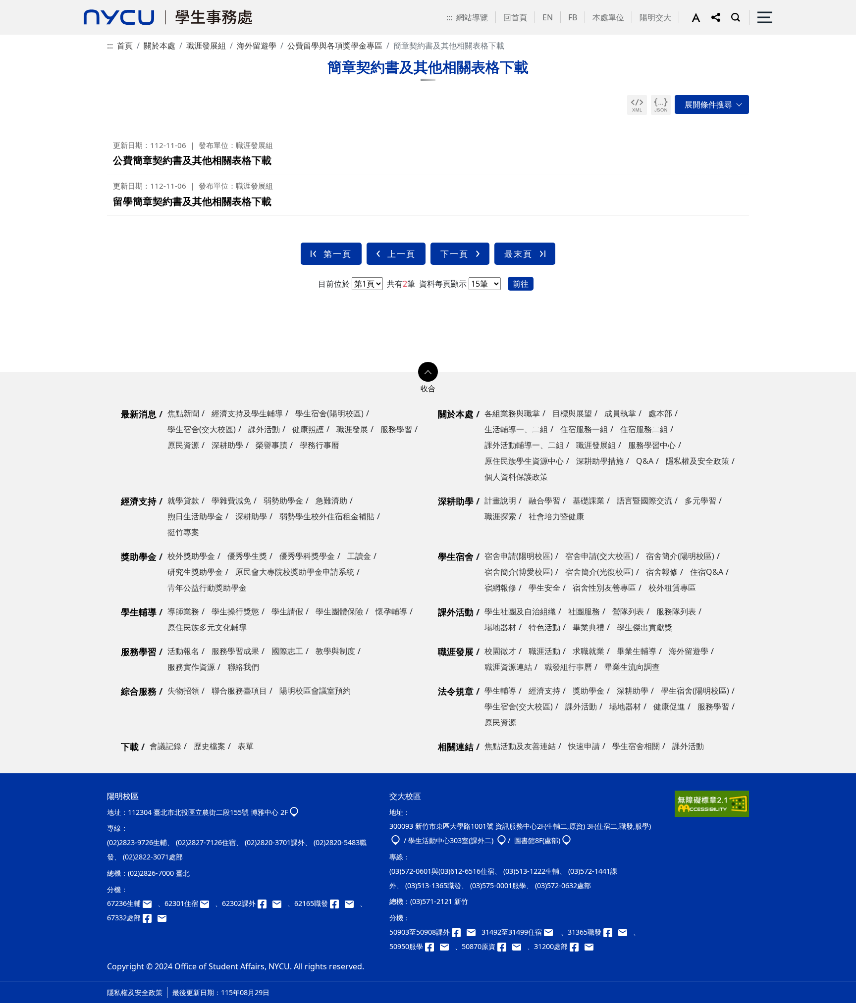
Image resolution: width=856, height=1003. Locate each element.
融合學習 (544, 500)
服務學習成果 (235, 651)
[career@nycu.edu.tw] (352, 903)
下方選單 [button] (428, 372)
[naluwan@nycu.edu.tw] (519, 946)
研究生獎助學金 (195, 571)
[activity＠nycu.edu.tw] (474, 932)
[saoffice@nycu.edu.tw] (591, 946)
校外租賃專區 (672, 587)
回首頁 (515, 17)
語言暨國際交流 (644, 500)
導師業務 (183, 611)
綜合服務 (139, 691)
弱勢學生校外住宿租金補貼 (326, 516)
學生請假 (287, 611)
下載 (130, 746)
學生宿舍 (456, 556)
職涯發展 (352, 429)
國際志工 (287, 651)
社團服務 (584, 611)
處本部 (660, 413)
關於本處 (159, 45)
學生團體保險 (339, 611)
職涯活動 (544, 651)
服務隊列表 (676, 611)
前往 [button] (521, 283)
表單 (246, 746)
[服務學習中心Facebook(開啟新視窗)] (432, 946)
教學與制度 (335, 651)
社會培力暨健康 (556, 516)
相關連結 (456, 746)
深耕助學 (227, 445)
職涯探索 (500, 516)
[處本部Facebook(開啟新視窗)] (150, 917)
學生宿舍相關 (636, 746)
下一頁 (454, 253)
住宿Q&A (706, 571)
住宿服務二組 (644, 429)
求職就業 (588, 651)
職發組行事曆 (568, 666)
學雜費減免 (231, 500)
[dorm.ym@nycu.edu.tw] (207, 903)
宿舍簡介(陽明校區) (680, 556)
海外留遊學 (256, 45)
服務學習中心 (652, 445)
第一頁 (337, 253)
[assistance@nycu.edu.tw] (150, 903)
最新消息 (139, 414)
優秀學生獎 (247, 556)
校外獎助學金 (191, 556)
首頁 (125, 45)
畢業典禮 (588, 627)
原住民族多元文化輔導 (207, 627)
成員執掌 (620, 413)
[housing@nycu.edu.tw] (551, 932)
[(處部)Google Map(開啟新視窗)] (566, 840)
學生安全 (544, 587)
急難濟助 (331, 500)
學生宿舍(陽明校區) (329, 413)
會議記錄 (165, 746)
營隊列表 (628, 611)
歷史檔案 (209, 746)
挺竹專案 (183, 532)
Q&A (644, 460)
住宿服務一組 (584, 429)
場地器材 (500, 627)
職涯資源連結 (508, 666)
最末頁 (518, 253)
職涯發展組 (206, 45)
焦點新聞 (183, 413)
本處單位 (608, 17)
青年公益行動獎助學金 (207, 587)
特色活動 (544, 627)
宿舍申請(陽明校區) (518, 556)
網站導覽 (472, 17)
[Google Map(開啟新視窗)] (294, 812)
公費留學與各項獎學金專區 (334, 45)
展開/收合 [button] (712, 104)
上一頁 (401, 253)
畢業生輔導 (636, 651)
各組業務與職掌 (512, 413)
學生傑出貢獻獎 (644, 627)
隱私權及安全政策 (697, 460)
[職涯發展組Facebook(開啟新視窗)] (337, 903)
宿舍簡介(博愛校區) (518, 571)
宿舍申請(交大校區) (599, 556)
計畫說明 (500, 500)
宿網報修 (500, 587)
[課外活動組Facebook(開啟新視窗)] (265, 903)
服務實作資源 (191, 666)
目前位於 (334, 283)
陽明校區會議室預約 (315, 690)
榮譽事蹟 (271, 445)
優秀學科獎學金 (307, 556)
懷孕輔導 (391, 611)
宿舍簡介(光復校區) (599, 571)
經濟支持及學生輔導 (247, 413)
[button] (701, 17)
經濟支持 (139, 501)
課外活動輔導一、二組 (524, 445)
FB (572, 17)
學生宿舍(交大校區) (201, 429)
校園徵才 (500, 651)
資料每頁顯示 (442, 283)
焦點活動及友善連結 (520, 746)
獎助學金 (139, 556)
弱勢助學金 (283, 500)
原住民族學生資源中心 (524, 460)
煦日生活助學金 (195, 516)
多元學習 (700, 500)
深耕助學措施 (600, 460)
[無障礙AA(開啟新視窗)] (712, 807)
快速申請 (584, 746)
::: (449, 17)
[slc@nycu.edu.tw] (447, 946)
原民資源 (183, 445)
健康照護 (308, 429)
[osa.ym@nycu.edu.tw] (164, 917)
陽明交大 (655, 17)
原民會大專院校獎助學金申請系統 (294, 571)
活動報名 (183, 651)
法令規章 (456, 691)
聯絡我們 (243, 666)
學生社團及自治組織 (520, 611)
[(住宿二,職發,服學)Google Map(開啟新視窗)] (395, 840)
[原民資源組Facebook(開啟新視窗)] (504, 946)
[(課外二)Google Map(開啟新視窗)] (501, 840)
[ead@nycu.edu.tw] (279, 903)
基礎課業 (588, 500)
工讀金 (359, 556)
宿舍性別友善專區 (604, 587)
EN (547, 17)
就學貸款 (183, 500)
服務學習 (396, 429)
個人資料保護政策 (516, 476)
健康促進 (669, 706)
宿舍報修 (662, 571)
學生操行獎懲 (235, 611)
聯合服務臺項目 (239, 690)
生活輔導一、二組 (516, 429)
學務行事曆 (319, 445)
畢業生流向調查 (632, 666)
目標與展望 (572, 413)
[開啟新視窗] (637, 105)
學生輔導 (139, 612)
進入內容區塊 (24, 5)
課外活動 (264, 429)
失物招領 (183, 690)
